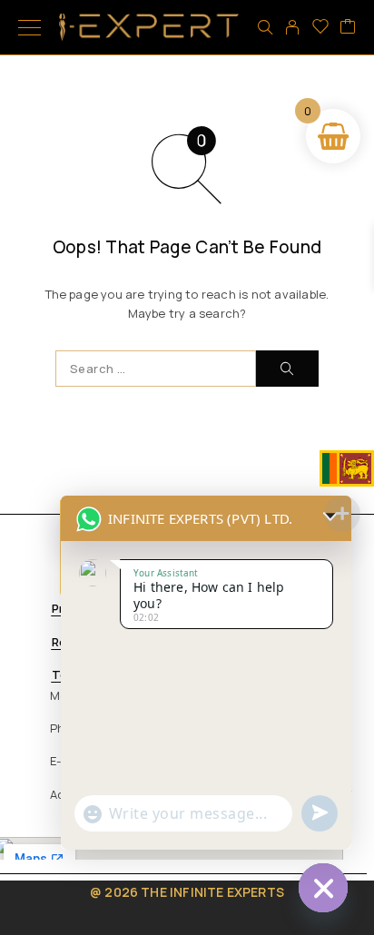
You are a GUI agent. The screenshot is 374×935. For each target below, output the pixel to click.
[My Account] (292, 27)
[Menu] (29, 27)
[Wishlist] (320, 27)
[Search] (265, 27)
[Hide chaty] (323, 887)
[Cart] (348, 27)
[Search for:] (155, 368)
